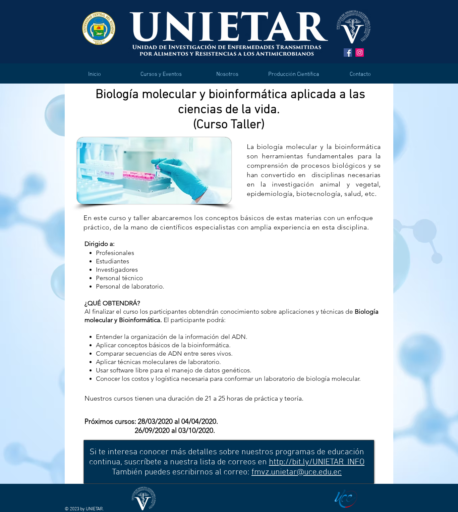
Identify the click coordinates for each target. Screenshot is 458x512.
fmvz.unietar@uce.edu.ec (296, 472)
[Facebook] (348, 52)
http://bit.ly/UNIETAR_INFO (316, 462)
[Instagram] (359, 52)
